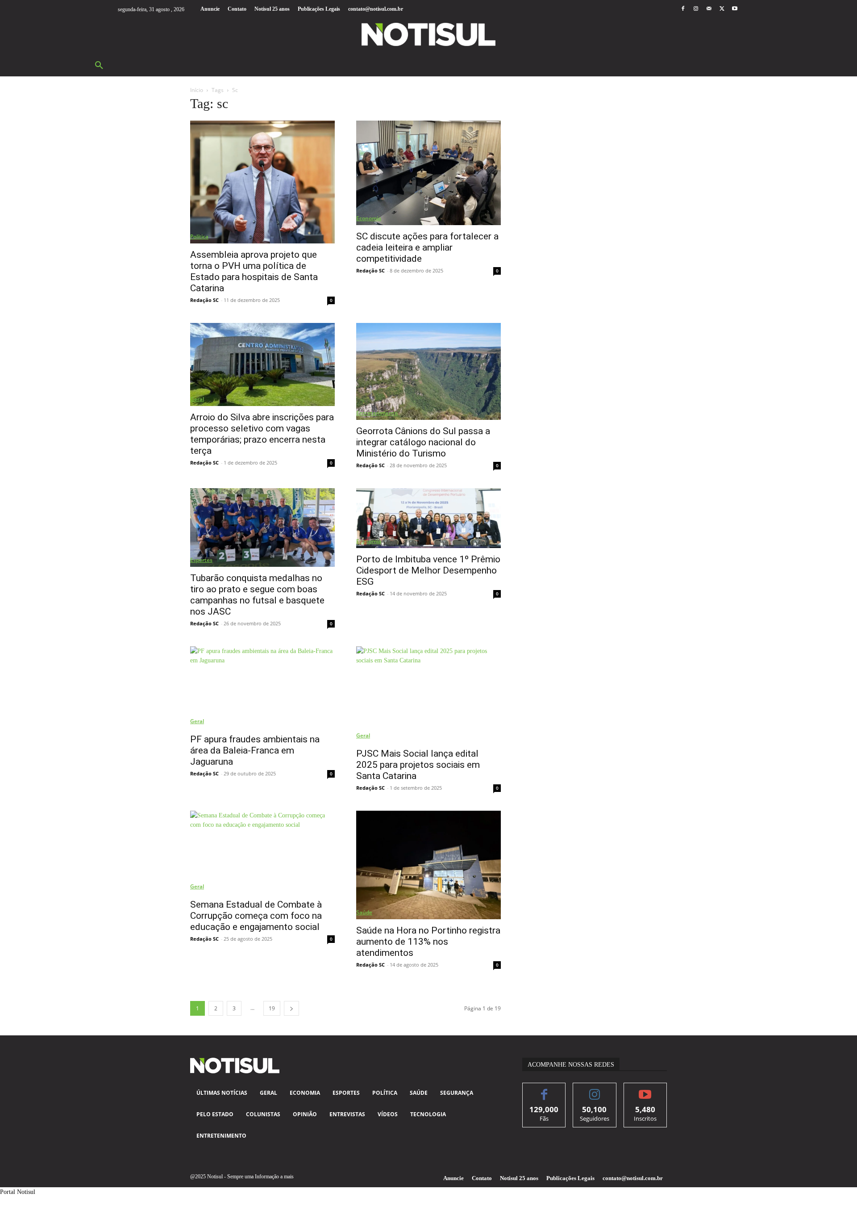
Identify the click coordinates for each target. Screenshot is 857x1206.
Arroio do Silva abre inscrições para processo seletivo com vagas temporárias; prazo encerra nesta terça (262, 434)
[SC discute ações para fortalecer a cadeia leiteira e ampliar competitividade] (428, 173)
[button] (99, 65)
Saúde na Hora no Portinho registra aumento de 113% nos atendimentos (428, 941)
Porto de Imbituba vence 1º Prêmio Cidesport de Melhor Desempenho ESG (428, 570)
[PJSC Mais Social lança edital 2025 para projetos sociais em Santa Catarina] (428, 694)
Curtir (544, 1089)
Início (196, 90)
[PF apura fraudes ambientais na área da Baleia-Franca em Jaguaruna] (262, 687)
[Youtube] (735, 9)
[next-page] (291, 1008)
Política (199, 236)
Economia (368, 218)
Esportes (201, 560)
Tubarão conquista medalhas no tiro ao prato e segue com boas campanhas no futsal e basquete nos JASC (257, 595)
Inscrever (645, 1089)
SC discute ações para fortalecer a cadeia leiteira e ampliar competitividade (427, 247)
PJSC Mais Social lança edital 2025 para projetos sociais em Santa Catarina (418, 764)
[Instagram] (695, 9)
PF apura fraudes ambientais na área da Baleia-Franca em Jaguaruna (255, 750)
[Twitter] (722, 9)
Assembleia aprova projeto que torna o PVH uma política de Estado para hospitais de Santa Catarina (254, 271)
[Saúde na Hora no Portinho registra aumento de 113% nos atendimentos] (428, 865)
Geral (197, 399)
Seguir (594, 1089)
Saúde (364, 912)
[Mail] (708, 9)
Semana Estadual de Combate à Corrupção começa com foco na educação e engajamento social (256, 915)
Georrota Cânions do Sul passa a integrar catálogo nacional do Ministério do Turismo (423, 442)
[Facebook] (682, 9)
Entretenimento (377, 413)
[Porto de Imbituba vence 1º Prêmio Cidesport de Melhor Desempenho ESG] (428, 518)
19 (272, 1008)
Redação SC (204, 300)
